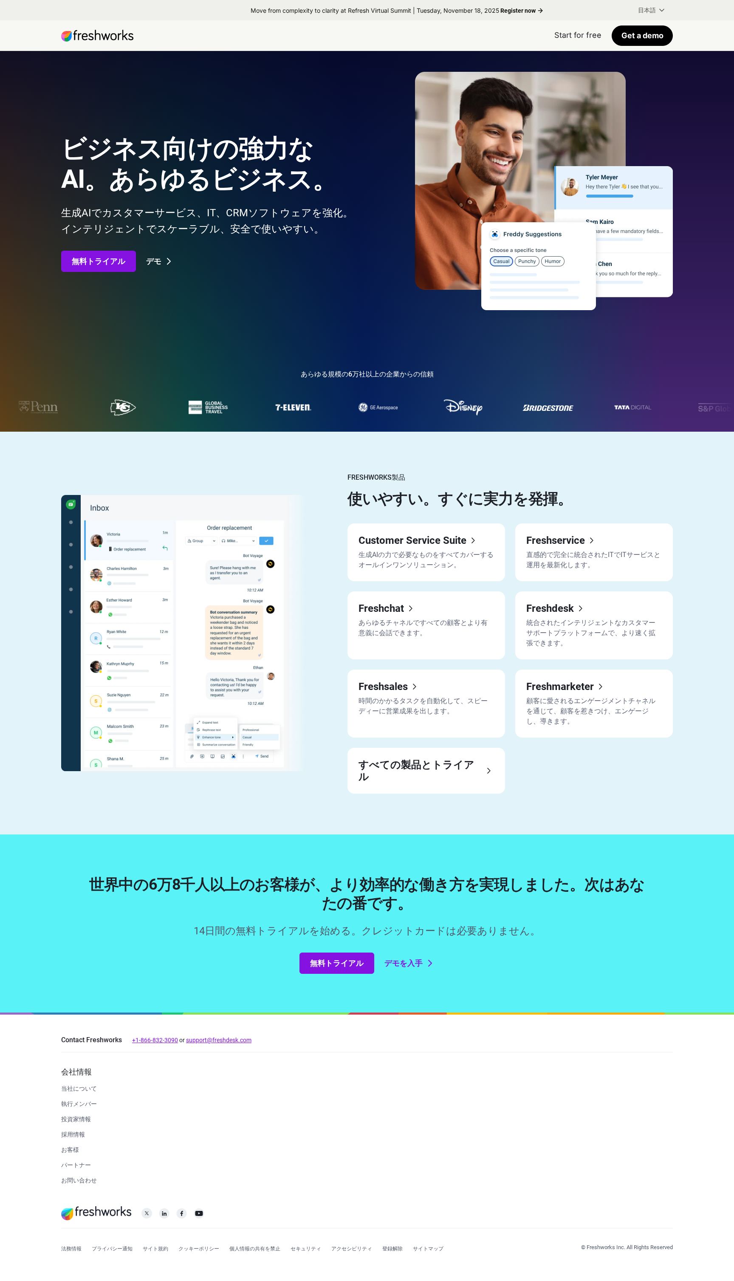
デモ (153, 261)
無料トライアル (98, 261)
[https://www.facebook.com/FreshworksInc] (181, 1215)
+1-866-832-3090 (155, 1040)
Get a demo (642, 35)
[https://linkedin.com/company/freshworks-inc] (164, 1215)
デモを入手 (403, 963)
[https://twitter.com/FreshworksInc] (146, 1215)
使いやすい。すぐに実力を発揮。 (460, 499)
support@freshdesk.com (218, 1040)
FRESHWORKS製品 (376, 477)
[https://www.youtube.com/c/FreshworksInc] (199, 1215)
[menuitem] (652, 10)
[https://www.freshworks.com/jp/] (97, 36)
